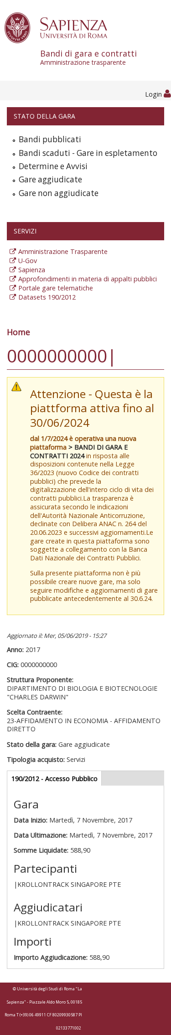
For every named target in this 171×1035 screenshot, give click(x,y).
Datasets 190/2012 (47, 297)
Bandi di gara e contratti (88, 57)
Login (154, 94)
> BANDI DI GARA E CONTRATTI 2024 (79, 451)
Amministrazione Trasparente (63, 251)
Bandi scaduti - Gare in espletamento (88, 153)
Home (18, 331)
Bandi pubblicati (50, 139)
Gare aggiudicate (50, 179)
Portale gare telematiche (55, 288)
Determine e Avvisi (53, 166)
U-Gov (27, 260)
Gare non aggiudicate (58, 193)
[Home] (61, 27)
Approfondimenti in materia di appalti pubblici (87, 278)
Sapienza (31, 269)
